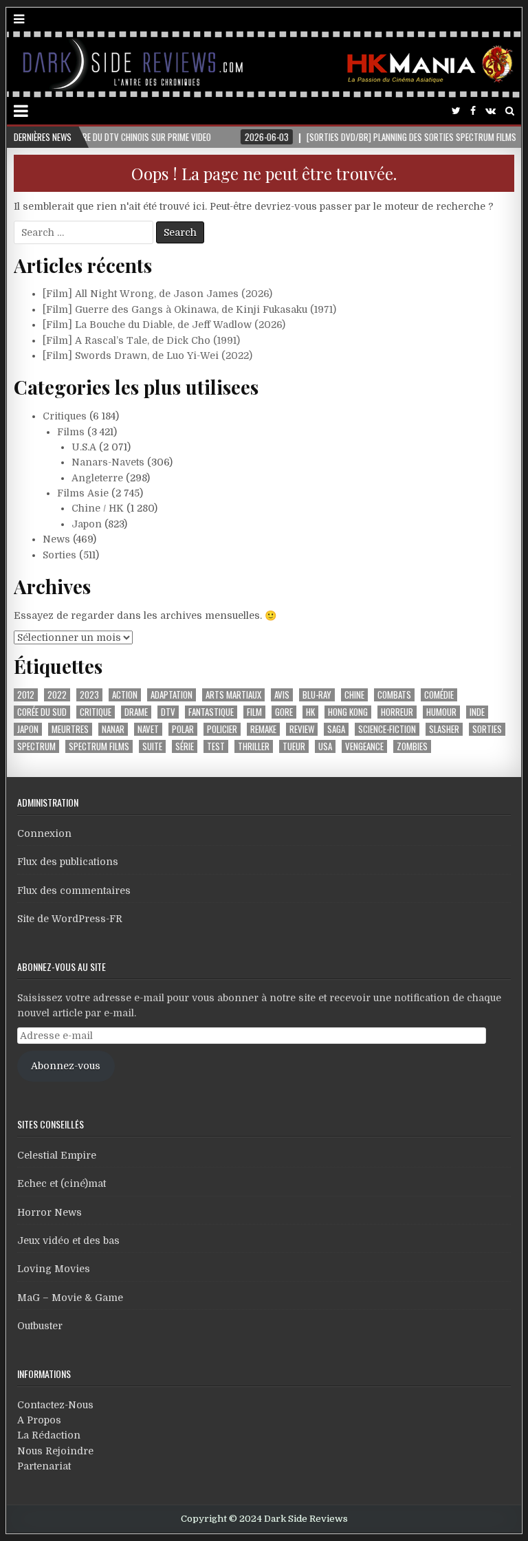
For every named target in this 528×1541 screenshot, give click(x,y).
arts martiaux (233, 694)
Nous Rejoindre (55, 1450)
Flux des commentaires (74, 890)
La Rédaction (48, 1435)
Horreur (397, 712)
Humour (441, 712)
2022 (57, 694)
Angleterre (97, 477)
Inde (477, 712)
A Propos (39, 1419)
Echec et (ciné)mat (61, 1183)
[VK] (490, 111)
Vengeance (364, 746)
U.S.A (84, 446)
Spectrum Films (99, 746)
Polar (183, 729)
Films (71, 431)
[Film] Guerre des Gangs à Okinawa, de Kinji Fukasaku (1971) (189, 309)
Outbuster (40, 1325)
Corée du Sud (42, 712)
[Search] (509, 111)
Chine (354, 694)
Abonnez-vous (65, 1065)
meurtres (70, 729)
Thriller (254, 746)
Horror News (49, 1212)
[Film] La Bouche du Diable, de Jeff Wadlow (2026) (164, 324)
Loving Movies (53, 1268)
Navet (148, 729)
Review (301, 729)
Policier (222, 729)
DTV (168, 712)
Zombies (412, 746)
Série (184, 746)
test (216, 746)
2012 (25, 694)
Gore (284, 712)
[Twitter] (456, 111)
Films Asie (83, 493)
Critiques (65, 416)
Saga (336, 729)
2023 (89, 694)
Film (254, 712)
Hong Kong (348, 712)
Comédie (439, 694)
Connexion (44, 833)
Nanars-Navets (108, 462)
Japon (87, 523)
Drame (136, 712)
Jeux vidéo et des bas (68, 1240)
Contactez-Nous (55, 1404)
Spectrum (36, 746)
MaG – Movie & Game (70, 1297)
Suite (152, 746)
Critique (95, 712)
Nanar (113, 729)
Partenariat (44, 1466)
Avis (281, 694)
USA (325, 746)
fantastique (211, 712)
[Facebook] (473, 111)
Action (125, 694)
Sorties (59, 554)
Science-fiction (387, 729)
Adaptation (171, 694)
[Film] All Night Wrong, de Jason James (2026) (157, 293)
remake (263, 729)
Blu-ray (316, 694)
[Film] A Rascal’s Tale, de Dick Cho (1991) (141, 340)
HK (310, 712)
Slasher (444, 729)
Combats (394, 694)
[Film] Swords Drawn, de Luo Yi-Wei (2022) (147, 355)
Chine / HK (98, 508)
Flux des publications (67, 861)
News (56, 539)
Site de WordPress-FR (69, 918)
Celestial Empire (56, 1155)
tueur (294, 746)
